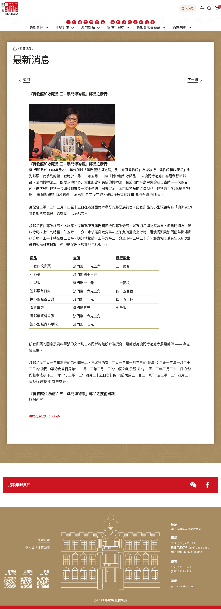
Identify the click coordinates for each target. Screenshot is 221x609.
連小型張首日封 (42, 299)
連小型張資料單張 (44, 324)
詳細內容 (36, 400)
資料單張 (37, 308)
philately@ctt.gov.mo (185, 586)
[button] (39, 27)
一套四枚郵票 (40, 266)
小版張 (35, 275)
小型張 (35, 283)
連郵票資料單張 (42, 316)
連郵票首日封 (40, 291)
